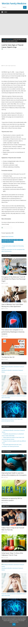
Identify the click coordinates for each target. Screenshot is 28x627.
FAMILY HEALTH (5, 506)
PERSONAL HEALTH (6, 255)
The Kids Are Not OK (8, 357)
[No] (26, 621)
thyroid (8, 241)
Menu (5, 12)
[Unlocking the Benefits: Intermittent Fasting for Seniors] (14, 368)
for (16, 239)
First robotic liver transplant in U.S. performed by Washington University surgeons (13, 332)
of (22, 239)
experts (12, 239)
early (8, 239)
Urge (12, 241)
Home (3, 39)
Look (19, 239)
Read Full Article (9, 236)
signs (3, 241)
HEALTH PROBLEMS (6, 451)
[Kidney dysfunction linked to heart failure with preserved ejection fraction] (14, 417)
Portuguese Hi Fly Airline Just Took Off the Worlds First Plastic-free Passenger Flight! (14, 279)
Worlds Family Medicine (14, 3)
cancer (3, 239)
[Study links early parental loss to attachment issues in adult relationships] (14, 394)
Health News (9, 39)
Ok (14, 624)
